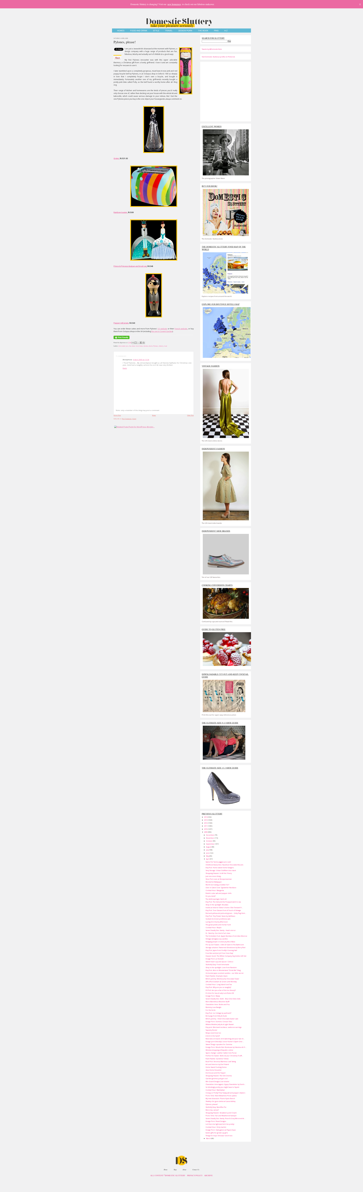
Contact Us (195, 1169)
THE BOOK (203, 31)
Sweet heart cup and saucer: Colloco (219, 962)
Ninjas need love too (213, 1033)
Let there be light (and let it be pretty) (220, 1124)
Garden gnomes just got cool (217, 1078)
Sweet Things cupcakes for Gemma (219, 1044)
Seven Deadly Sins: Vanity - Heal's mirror (221, 930)
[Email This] (132, 342)
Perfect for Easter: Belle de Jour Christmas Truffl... (224, 1056)
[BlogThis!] (135, 342)
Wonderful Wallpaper (214, 882)
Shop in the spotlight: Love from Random (221, 967)
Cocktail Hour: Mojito (213, 927)
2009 (206, 832)
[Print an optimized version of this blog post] (121, 339)
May (207, 856)
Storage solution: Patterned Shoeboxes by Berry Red (225, 947)
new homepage (174, 4)
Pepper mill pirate (121, 323)
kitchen (146, 346)
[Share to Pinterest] (143, 342)
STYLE (156, 31)
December (210, 835)
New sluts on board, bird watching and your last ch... (225, 1039)
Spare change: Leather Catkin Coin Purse (221, 1053)
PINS (216, 31)
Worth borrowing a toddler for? (217, 885)
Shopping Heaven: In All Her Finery (219, 873)
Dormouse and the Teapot (215, 1073)
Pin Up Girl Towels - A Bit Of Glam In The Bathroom (225, 945)
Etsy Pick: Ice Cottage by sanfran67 (218, 1013)
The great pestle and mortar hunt (218, 925)
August (209, 847)
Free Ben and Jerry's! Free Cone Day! (219, 953)
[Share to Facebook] (141, 342)
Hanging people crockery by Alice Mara (220, 942)
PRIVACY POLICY (194, 1176)
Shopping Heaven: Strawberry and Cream (221, 1113)
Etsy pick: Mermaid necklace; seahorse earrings (223, 1027)
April (208, 859)
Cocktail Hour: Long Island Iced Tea (219, 984)
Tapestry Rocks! (211, 1030)
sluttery (161, 346)
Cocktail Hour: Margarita (215, 890)
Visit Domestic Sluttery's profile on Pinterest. (218, 57)
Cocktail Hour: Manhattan (215, 1090)
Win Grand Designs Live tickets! (217, 1081)
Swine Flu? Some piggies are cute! (218, 862)
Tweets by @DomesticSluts (212, 49)
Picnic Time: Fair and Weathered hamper (221, 1116)
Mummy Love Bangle (213, 1007)
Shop (175, 1169)
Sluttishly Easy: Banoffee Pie (216, 1107)
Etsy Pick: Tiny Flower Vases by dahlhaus (220, 916)
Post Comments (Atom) (129, 419)
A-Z (226, 31)
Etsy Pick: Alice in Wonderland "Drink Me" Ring (223, 970)
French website (181, 328)
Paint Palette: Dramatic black (216, 976)
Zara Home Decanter (214, 1070)
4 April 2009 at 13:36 (141, 360)
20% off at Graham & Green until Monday (221, 982)
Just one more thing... (214, 876)
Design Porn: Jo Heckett (214, 959)
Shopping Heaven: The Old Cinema (219, 1076)
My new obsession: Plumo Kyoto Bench (220, 1098)
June (208, 853)
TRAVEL (169, 31)
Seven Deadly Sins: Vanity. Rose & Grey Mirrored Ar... (225, 1118)
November (210, 838)
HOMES (120, 31)
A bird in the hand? (213, 1036)
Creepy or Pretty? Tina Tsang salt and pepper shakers (225, 1093)
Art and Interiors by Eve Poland (217, 1064)
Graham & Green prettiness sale (218, 919)
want (165, 346)
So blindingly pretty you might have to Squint (222, 1087)
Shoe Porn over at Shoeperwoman (219, 879)
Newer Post (117, 415)
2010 (206, 829)
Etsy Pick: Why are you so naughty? (218, 987)
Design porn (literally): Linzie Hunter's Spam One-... (225, 1041)
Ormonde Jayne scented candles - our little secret (224, 973)
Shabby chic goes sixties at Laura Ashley (220, 1101)
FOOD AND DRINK (138, 31)
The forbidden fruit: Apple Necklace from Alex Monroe (226, 936)
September (210, 844)
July (207, 850)
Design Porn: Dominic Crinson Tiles (219, 1021)
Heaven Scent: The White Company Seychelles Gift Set (226, 956)
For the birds (210, 1010)
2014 (206, 817)
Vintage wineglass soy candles (217, 939)
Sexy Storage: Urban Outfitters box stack (221, 870)
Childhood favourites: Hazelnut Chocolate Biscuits (224, 865)
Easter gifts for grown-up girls (217, 1133)
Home (154, 415)
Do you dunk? (211, 896)
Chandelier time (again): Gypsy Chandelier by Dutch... (226, 1084)
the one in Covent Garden (161, 331)
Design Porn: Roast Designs (216, 1121)
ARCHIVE (208, 1176)
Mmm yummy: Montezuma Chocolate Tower (222, 979)
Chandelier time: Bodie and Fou (218, 1004)
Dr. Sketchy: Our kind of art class (218, 933)
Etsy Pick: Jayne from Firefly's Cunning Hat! (221, 950)
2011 (206, 826)
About (184, 1169)
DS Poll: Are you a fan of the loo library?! (221, 990)
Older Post (190, 415)
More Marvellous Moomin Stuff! (217, 1001)
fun (130, 346)
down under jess (123, 346)
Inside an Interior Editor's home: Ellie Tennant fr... (224, 907)
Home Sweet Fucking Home (216, 1067)
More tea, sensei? (212, 1110)
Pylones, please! (125, 42)
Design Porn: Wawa (213, 996)
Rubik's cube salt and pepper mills (218, 893)
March (208, 1138)
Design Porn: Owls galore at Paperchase (221, 1130)
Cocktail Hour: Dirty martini (216, 1127)
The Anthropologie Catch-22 (216, 899)
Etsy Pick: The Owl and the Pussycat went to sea (223, 902)
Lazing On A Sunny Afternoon (217, 922)
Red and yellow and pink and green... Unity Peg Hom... (226, 913)
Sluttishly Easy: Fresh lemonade (217, 964)
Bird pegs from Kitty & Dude (216, 1016)
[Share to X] (138, 342)
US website (162, 328)
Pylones (155, 346)
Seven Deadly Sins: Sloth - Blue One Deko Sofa (223, 999)
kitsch (150, 346)
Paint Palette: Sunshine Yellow (217, 1059)
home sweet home (137, 346)
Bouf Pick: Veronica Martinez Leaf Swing (221, 1061)
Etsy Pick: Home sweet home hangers (220, 867)
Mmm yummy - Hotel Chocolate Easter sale (222, 1019)
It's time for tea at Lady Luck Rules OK (220, 993)
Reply (125, 368)
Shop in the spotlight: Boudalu (217, 905)
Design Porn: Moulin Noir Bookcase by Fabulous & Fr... (226, 1047)
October (209, 841)
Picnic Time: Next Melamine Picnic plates (221, 1096)
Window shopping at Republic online (219, 1050)
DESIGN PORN (185, 31)
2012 (206, 823)
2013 (206, 820)
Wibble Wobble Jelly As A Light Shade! (220, 1024)
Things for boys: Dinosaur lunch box (219, 1135)
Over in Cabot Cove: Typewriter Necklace (221, 887)
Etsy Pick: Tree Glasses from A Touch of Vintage (223, 910)
